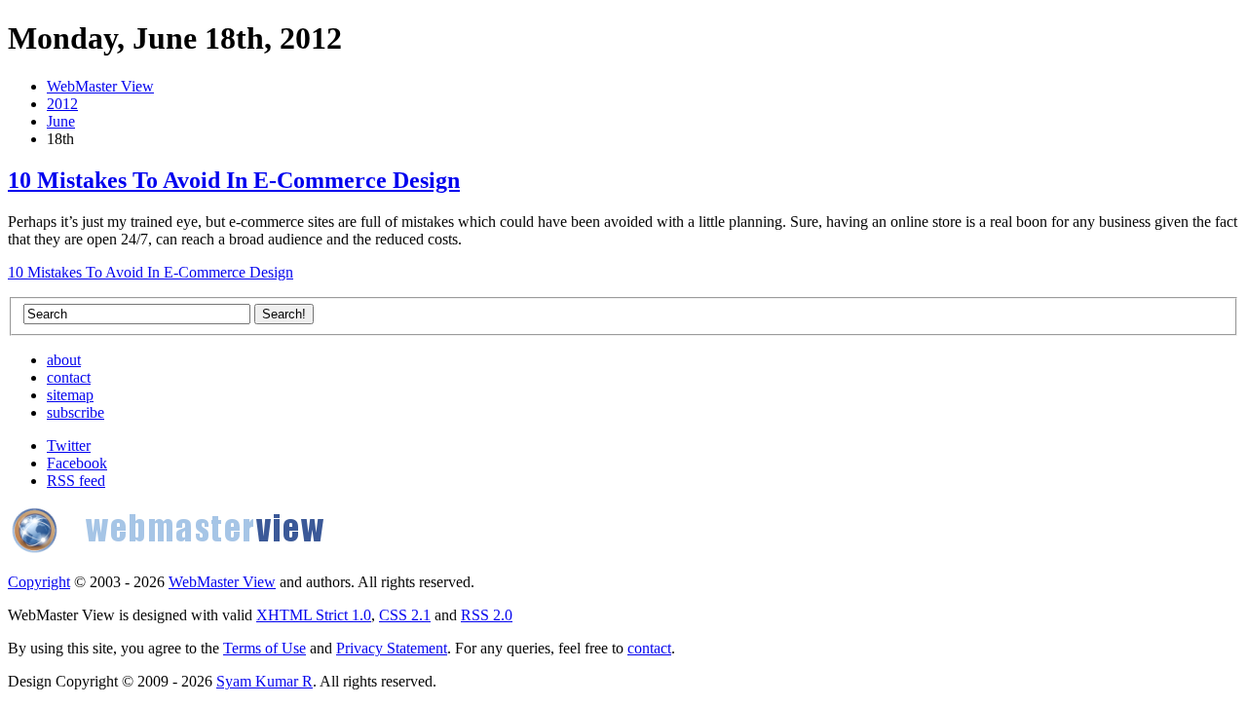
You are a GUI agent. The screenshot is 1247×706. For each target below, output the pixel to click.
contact (69, 377)
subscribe (75, 412)
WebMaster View (100, 86)
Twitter (69, 445)
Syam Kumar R (264, 681)
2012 (62, 103)
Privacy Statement (391, 648)
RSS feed (76, 480)
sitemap (70, 395)
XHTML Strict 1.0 (313, 615)
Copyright (39, 582)
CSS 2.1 (405, 615)
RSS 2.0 (486, 615)
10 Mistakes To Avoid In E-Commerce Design (234, 180)
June (61, 121)
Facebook (77, 463)
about (64, 360)
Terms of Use (264, 648)
